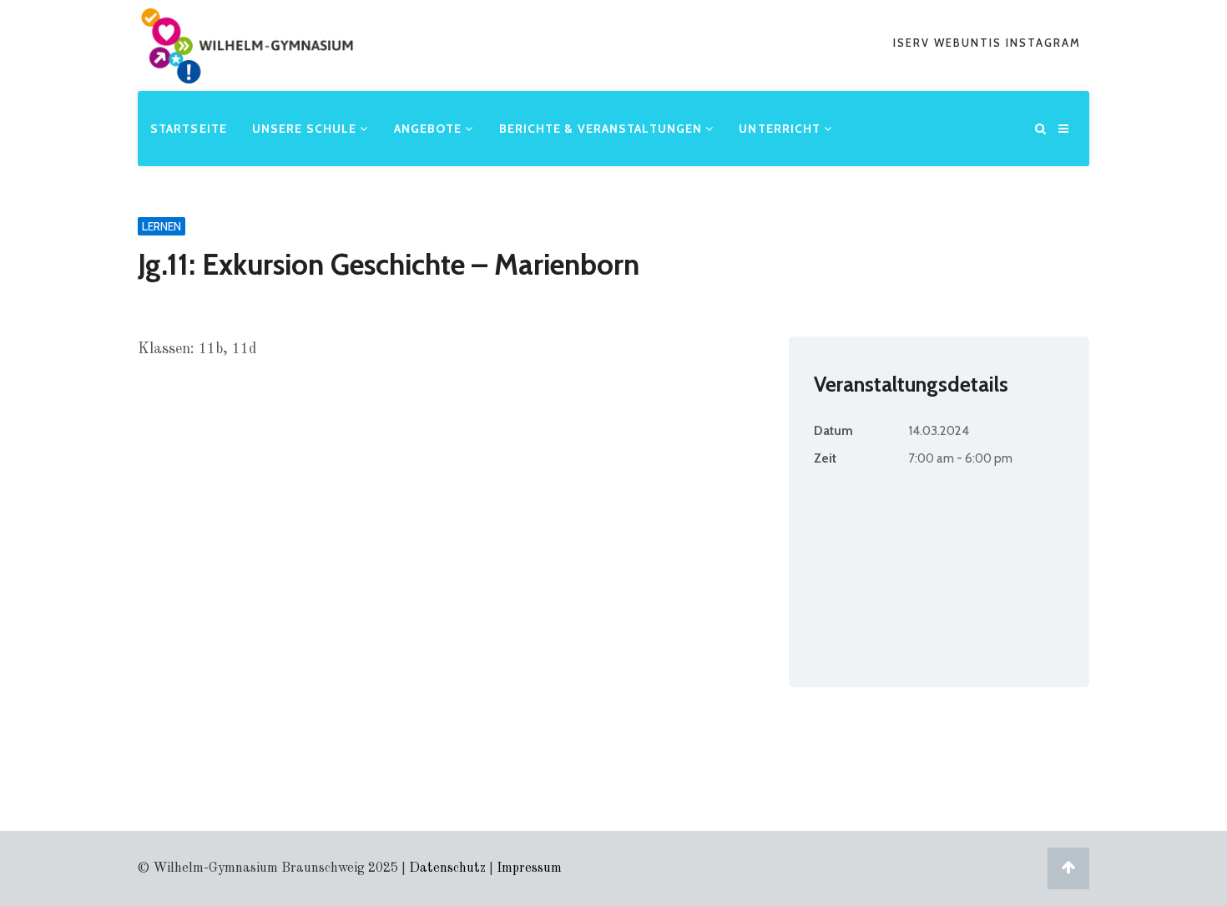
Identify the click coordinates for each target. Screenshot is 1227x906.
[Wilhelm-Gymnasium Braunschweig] (247, 70)
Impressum (529, 868)
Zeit (825, 458)
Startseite (188, 128)
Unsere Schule (306, 128)
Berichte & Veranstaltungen (602, 128)
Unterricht (781, 128)
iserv (913, 42)
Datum (833, 430)
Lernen (161, 226)
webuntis (970, 42)
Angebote (430, 128)
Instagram (1043, 42)
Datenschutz (447, 868)
